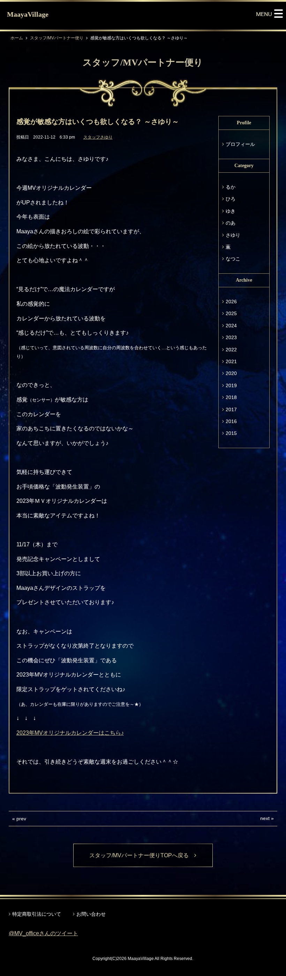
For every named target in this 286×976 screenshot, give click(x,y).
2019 (231, 385)
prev (21, 818)
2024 (231, 325)
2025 (231, 313)
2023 (231, 337)
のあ (230, 223)
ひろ (230, 199)
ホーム (16, 38)
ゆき (230, 211)
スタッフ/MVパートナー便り (56, 38)
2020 (231, 373)
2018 (231, 397)
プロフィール (240, 144)
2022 (231, 349)
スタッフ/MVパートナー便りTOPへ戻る (141, 855)
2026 (231, 301)
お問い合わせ (91, 914)
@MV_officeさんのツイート (43, 933)
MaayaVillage (27, 14)
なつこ (233, 258)
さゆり (233, 235)
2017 (231, 409)
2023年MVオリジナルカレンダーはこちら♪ (70, 733)
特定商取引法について (36, 914)
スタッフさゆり (98, 137)
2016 (231, 421)
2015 (231, 433)
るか (230, 187)
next (265, 818)
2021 (231, 361)
